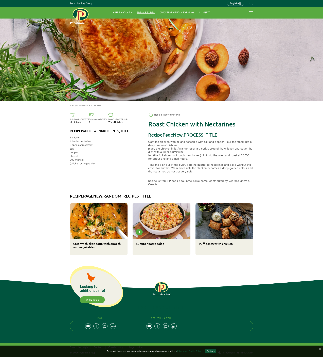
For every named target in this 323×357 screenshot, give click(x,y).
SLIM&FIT (204, 12)
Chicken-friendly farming (177, 12)
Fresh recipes (146, 12)
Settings (210, 351)
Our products (122, 12)
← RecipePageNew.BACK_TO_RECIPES (85, 105)
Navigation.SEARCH (251, 3)
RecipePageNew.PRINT (167, 114)
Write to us (92, 300)
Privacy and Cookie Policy (189, 351)
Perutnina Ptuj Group (81, 3)
